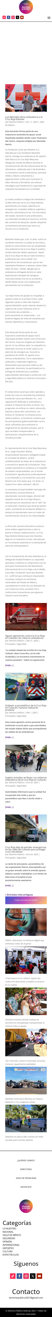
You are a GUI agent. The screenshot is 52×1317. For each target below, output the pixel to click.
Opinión (7, 1241)
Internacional (11, 1244)
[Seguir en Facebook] (8, 17)
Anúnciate (26, 1187)
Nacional (8, 1231)
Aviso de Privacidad (26, 1178)
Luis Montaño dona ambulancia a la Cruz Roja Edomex (23, 118)
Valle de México (12, 1235)
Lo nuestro (9, 1228)
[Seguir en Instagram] (13, 17)
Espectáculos (11, 1254)
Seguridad (21, 644)
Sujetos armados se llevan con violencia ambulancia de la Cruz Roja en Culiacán (26, 778)
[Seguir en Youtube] (22, 17)
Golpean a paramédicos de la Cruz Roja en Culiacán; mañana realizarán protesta (25, 707)
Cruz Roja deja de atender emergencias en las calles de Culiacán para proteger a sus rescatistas (25, 849)
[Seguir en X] (17, 17)
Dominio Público (16, 122)
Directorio (26, 1169)
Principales (10, 644)
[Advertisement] (26, 49)
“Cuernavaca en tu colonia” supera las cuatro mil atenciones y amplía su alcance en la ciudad (24, 981)
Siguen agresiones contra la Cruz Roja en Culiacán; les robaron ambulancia (25, 636)
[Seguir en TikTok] (4, 17)
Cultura (7, 1251)
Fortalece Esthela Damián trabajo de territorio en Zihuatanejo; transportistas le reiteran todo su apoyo (25, 1023)
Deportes (8, 1248)
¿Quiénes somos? (26, 1160)
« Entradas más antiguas (19, 894)
